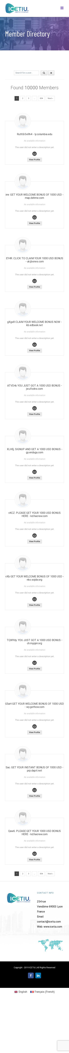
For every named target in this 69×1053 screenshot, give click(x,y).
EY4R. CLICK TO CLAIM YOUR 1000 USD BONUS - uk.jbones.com (34, 260)
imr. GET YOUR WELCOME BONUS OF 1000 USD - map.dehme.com (34, 196)
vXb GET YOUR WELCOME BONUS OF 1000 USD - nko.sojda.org (34, 578)
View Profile (34, 160)
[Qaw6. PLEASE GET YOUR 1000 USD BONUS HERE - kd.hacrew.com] (23, 818)
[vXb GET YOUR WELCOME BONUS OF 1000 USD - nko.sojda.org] (23, 563)
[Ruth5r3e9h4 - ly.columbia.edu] (23, 121)
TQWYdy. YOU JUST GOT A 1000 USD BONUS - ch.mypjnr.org (34, 642)
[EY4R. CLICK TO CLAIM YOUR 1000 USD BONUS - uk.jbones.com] (23, 245)
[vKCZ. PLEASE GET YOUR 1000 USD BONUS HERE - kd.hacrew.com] (23, 500)
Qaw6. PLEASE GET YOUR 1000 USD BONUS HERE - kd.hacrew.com (34, 832)
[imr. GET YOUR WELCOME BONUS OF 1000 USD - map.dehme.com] (23, 181)
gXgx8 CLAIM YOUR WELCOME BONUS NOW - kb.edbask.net (34, 323)
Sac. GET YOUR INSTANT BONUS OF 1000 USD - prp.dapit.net (34, 769)
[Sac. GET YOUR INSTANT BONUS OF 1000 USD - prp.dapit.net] (23, 754)
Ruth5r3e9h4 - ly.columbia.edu (34, 134)
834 (41, 98)
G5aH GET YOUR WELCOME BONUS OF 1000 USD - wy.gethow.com (34, 705)
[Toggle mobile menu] (62, 8)
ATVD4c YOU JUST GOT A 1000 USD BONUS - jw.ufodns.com (34, 387)
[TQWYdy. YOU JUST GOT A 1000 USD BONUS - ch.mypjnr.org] (23, 627)
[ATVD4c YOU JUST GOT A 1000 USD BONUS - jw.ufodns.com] (23, 372)
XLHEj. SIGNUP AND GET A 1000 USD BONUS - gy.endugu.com (34, 451)
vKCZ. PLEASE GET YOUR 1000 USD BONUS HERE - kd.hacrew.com (34, 514)
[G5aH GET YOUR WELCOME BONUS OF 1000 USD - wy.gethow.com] (23, 690)
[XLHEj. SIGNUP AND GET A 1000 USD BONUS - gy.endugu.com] (23, 436)
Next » (50, 98)
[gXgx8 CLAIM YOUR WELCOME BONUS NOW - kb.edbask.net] (23, 309)
